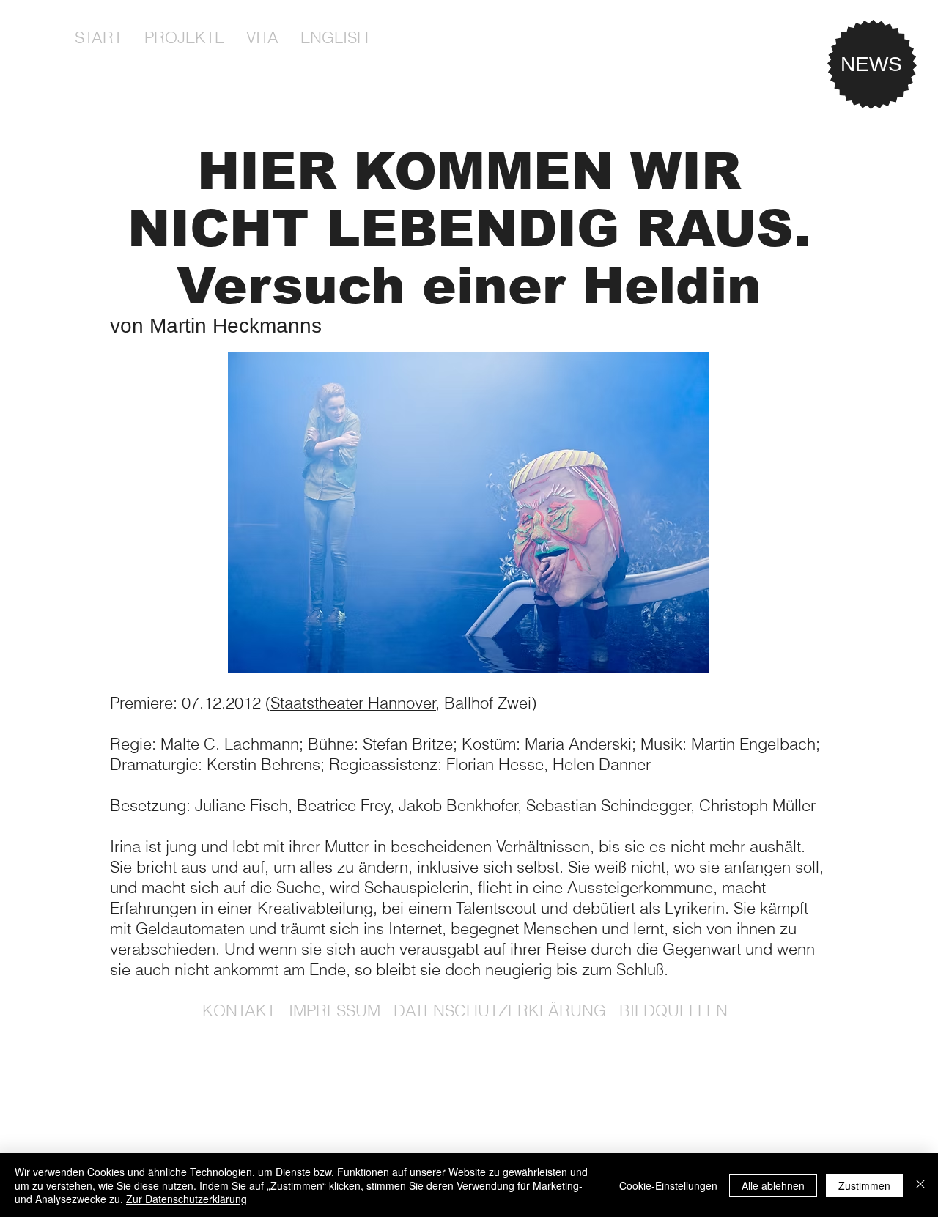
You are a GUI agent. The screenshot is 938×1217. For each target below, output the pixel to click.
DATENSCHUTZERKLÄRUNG (500, 1010)
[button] (184, 37)
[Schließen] (920, 1185)
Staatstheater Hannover (353, 702)
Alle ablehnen (773, 1185)
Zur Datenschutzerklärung (186, 1198)
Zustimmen (864, 1185)
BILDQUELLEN (673, 1010)
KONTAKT (239, 1010)
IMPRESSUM (334, 1010)
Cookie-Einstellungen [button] (668, 1185)
